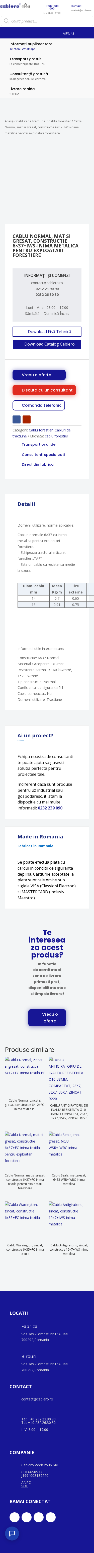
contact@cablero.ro (37, 1399)
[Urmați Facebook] (17, 419)
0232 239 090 (50, 808)
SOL (24, 1486)
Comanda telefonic (42, 405)
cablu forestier (56, 436)
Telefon (15, 49)
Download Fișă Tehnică (49, 331)
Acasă (9, 121)
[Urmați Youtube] (27, 419)
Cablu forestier (59, 121)
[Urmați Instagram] (39, 1517)
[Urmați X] (27, 1517)
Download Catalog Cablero (49, 344)
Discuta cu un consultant (47, 390)
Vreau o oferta (36, 375)
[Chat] (12, 1534)
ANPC (26, 1482)
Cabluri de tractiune (31, 121)
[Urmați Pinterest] (51, 1517)
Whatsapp (28, 49)
